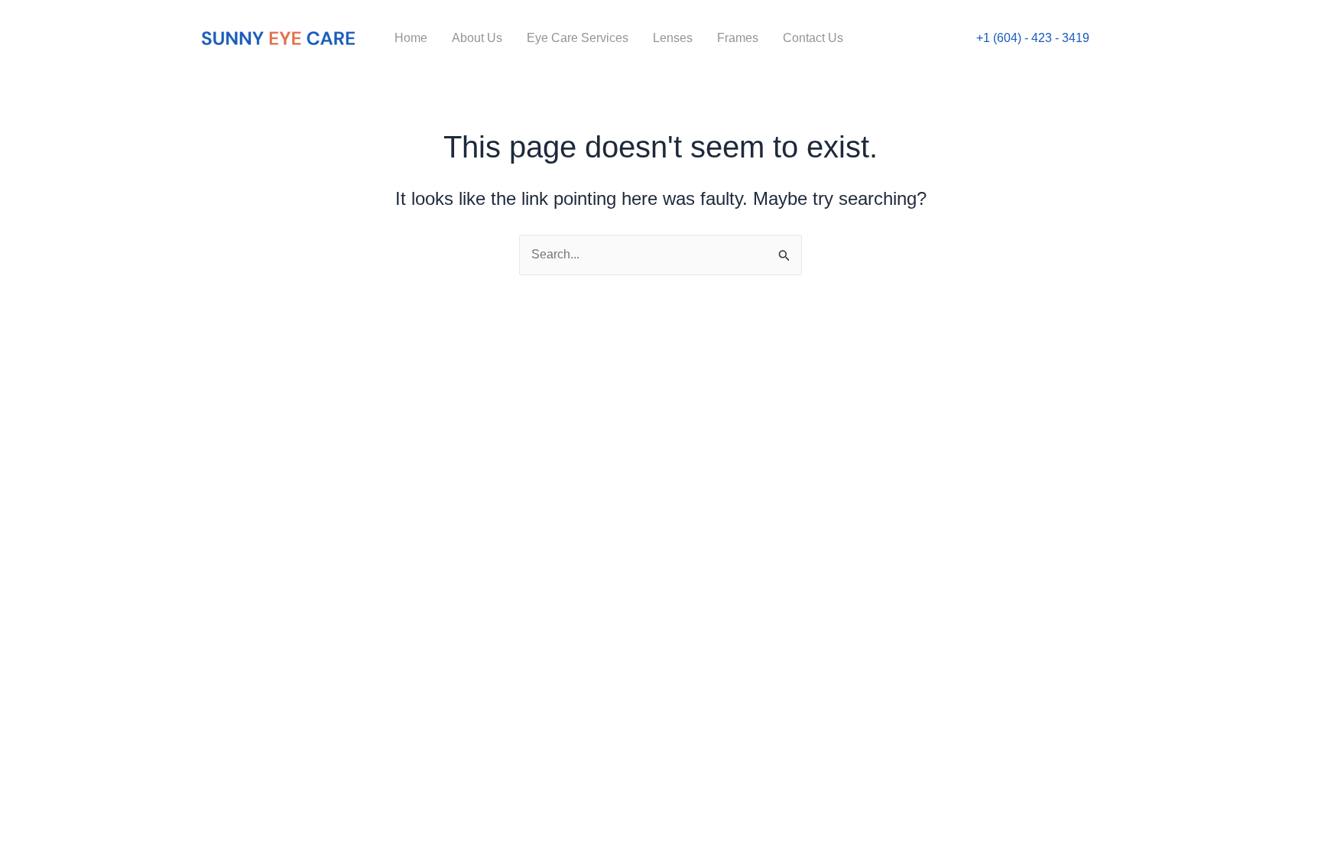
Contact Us (813, 37)
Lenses (673, 37)
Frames (737, 37)
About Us (477, 37)
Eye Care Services (577, 37)
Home (410, 37)
